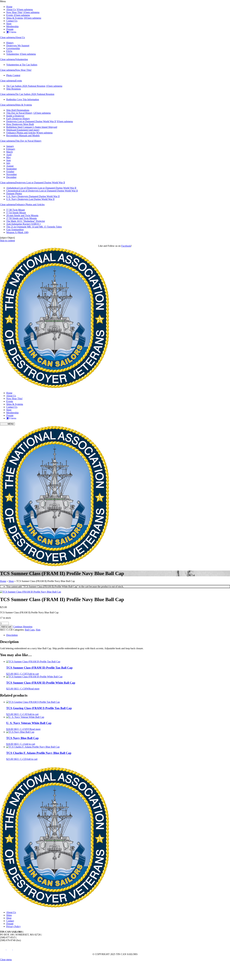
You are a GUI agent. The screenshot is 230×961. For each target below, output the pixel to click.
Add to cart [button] (33, 673)
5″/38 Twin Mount (15, 209)
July (8, 163)
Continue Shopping (22, 626)
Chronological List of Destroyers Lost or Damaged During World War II (42, 190)
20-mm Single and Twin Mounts (22, 215)
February (10, 149)
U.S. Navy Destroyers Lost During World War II (30, 199)
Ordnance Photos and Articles (21, 132)
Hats (38, 629)
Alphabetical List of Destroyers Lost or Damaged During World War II (41, 188)
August (9, 166)
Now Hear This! (14, 12)
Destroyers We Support (17, 45)
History (10, 42)
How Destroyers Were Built (20, 124)
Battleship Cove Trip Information (22, 99)
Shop (11, 581)
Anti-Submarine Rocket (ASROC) (23, 224)
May (8, 157)
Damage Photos (14, 193)
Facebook (126, 246)
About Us (11, 9)
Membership (12, 26)
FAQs (9, 51)
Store (8, 23)
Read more (34, 688)
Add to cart (6, 627)
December (11, 177)
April (8, 154)
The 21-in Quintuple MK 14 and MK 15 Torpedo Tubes (34, 226)
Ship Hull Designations (17, 110)
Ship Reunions (13, 88)
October (10, 171)
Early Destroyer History (18, 118)
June (8, 160)
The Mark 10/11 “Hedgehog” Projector (25, 221)
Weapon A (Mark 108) (17, 232)
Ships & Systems (14, 18)
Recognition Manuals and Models (23, 135)
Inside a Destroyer (15, 115)
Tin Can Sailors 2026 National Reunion (25, 86)
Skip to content (7, 240)
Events (9, 15)
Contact (10, 920)
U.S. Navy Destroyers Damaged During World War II (33, 196)
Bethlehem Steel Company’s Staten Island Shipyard (31, 127)
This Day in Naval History (19, 113)
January (10, 146)
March (9, 151)
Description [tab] (12, 635)
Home (9, 6)
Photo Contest (13, 75)
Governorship (13, 48)
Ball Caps (30, 629)
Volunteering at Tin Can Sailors (21, 64)
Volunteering (12, 54)
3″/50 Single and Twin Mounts (21, 218)
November (11, 174)
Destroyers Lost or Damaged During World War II (31, 121)
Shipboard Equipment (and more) (22, 130)
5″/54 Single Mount (16, 212)
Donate (9, 29)
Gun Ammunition (15, 229)
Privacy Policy (13, 926)
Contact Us (11, 20)
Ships (9, 915)
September (11, 168)
